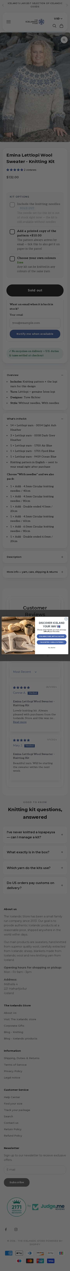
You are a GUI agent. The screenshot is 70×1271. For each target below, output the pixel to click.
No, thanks (51, 647)
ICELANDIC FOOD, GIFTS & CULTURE (51, 636)
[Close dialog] (66, 618)
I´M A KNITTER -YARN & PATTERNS (51, 642)
